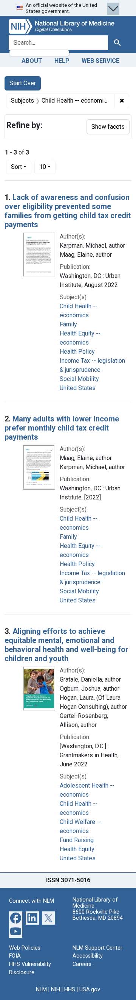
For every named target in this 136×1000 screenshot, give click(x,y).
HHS (69, 989)
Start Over (22, 83)
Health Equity (77, 849)
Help (62, 60)
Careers (82, 964)
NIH (55, 989)
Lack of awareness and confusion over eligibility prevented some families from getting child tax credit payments (68, 211)
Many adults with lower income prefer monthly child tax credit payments (62, 427)
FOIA (15, 956)
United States (78, 388)
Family (68, 324)
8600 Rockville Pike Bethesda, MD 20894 (98, 915)
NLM (41, 989)
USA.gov (89, 989)
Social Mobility (79, 378)
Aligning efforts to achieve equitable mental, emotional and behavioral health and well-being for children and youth (66, 645)
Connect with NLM (31, 901)
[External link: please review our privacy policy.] (15, 917)
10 (47, 166)
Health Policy (77, 351)
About (32, 60)
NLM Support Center (97, 948)
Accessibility (88, 956)
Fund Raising (77, 840)
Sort (16, 166)
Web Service (100, 60)
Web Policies (24, 948)
